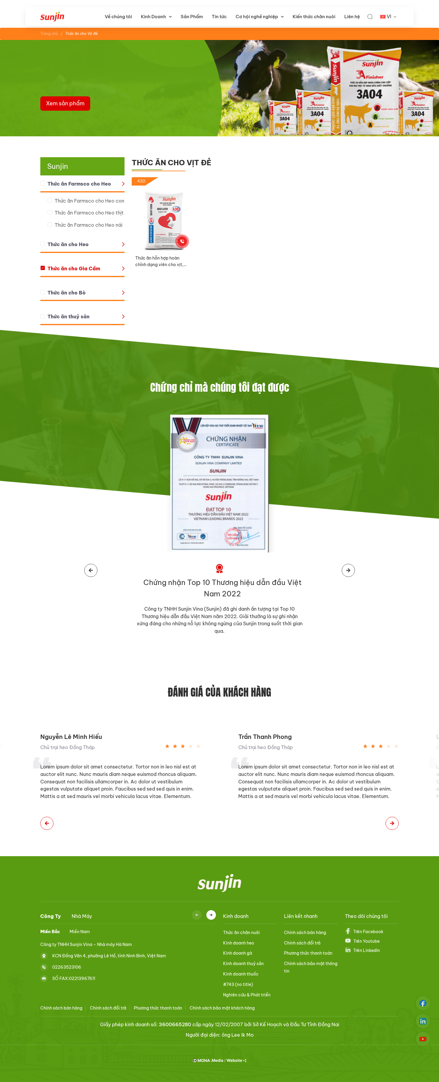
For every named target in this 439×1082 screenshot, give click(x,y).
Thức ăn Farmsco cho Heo (79, 184)
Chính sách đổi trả (302, 943)
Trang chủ (49, 33)
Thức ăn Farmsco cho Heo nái (88, 225)
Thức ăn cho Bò (66, 293)
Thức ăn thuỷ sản (68, 316)
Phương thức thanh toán (308, 953)
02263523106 (66, 967)
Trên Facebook (368, 931)
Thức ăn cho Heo (68, 244)
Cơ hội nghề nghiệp (257, 16)
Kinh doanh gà (237, 953)
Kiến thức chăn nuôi (314, 16)
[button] (46, 823)
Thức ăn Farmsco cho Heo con (89, 201)
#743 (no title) (238, 984)
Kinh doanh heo (238, 943)
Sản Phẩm (192, 16)
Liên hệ (352, 16)
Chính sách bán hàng (305, 932)
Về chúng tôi (118, 16)
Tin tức (219, 16)
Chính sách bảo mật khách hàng (222, 1008)
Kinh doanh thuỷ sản (243, 963)
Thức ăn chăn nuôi (241, 932)
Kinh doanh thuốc (241, 974)
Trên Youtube (366, 941)
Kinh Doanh (153, 16)
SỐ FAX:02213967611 (73, 978)
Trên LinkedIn (366, 950)
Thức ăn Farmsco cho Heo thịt (89, 213)
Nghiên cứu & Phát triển (247, 995)
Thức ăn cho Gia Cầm (73, 268)
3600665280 (175, 1024)
